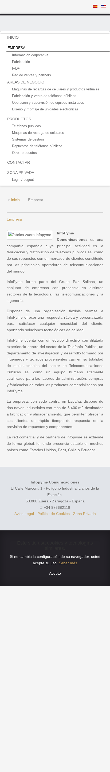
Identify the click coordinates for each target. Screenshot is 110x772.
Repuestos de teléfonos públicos (37, 146)
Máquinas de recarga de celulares (38, 133)
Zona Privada (84, 513)
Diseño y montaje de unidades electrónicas (45, 109)
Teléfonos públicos (26, 126)
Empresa (14, 219)
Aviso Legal (24, 513)
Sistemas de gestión (28, 139)
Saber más (68, 563)
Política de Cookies (53, 513)
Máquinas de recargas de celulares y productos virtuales (55, 89)
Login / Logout (23, 180)
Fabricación (21, 62)
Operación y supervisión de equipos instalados (48, 103)
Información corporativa (30, 55)
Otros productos (24, 153)
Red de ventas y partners (31, 75)
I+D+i (16, 68)
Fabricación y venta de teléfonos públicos (44, 96)
